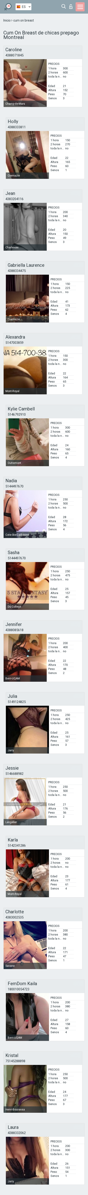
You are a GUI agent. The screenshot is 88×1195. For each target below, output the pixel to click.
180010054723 (18, 989)
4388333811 (17, 127)
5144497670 (14, 486)
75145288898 (15, 1061)
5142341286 (17, 846)
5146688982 (14, 774)
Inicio (7, 20)
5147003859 (14, 343)
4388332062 (17, 1133)
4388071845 (14, 55)
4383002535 (14, 917)
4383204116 (14, 199)
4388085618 (14, 630)
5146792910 (17, 414)
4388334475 (17, 271)
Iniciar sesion (71, 5)
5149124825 (17, 702)
